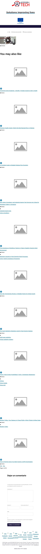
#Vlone (2, 381)
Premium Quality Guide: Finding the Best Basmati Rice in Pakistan (17, 128)
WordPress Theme (17, 548)
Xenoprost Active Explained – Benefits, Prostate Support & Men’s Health (18, 90)
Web (8, 511)
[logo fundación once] (5, 536)
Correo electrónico (25, 505)
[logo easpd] (20, 536)
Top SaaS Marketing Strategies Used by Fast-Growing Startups (16, 331)
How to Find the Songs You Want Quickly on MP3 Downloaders (16, 461)
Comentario (10, 489)
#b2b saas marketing (5, 337)
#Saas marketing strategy (6, 339)
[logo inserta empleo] (10, 536)
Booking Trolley (4, 426)
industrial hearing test (5, 211)
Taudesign (25, 548)
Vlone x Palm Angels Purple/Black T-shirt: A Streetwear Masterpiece (17, 374)
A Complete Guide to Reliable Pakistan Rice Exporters (14, 165)
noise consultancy (4, 213)
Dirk (9, 32)
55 (3, 466)
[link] (20, 12)
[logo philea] (36, 536)
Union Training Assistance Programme (10, 258)
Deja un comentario (28, 32)
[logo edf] (30, 536)
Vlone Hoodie (3, 383)
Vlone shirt (2, 385)
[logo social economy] (24, 536)
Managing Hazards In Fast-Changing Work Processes (14, 256)
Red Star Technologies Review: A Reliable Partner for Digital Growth (17, 293)
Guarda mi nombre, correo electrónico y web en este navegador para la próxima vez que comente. (20, 520)
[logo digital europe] (15, 535)
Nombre (9, 505)
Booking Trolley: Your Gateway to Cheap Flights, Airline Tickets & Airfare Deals (20, 420)
